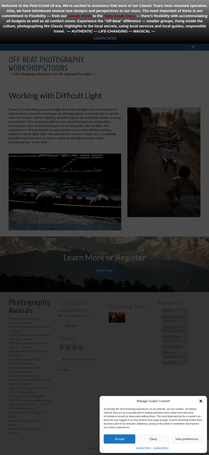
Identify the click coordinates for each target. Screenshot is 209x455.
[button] (201, 401)
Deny (153, 439)
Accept (119, 439)
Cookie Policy (143, 447)
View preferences (187, 439)
